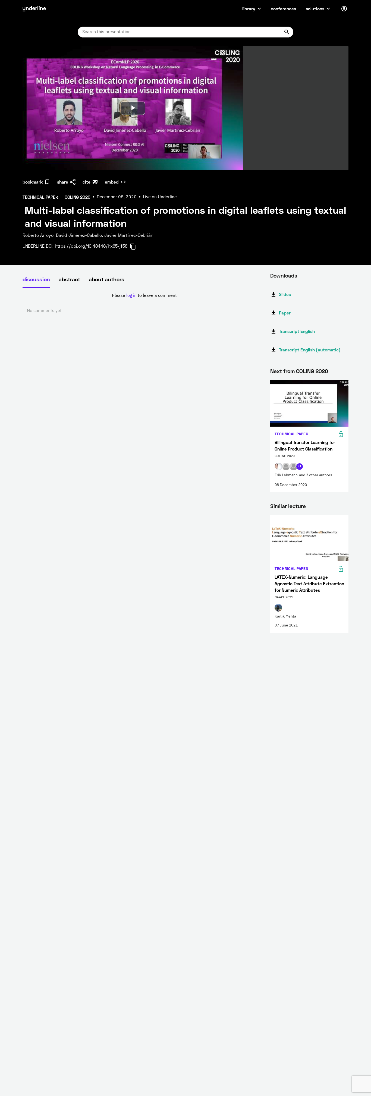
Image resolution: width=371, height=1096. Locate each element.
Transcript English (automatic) (310, 349)
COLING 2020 (312, 371)
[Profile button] (344, 8)
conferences (283, 8)
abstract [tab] (69, 279)
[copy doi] (136, 246)
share (62, 181)
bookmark (33, 181)
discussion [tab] (36, 279)
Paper (285, 312)
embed (112, 181)
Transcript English (297, 331)
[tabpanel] (144, 303)
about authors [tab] (106, 279)
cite (86, 181)
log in (131, 296)
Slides (285, 294)
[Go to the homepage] (34, 8)
